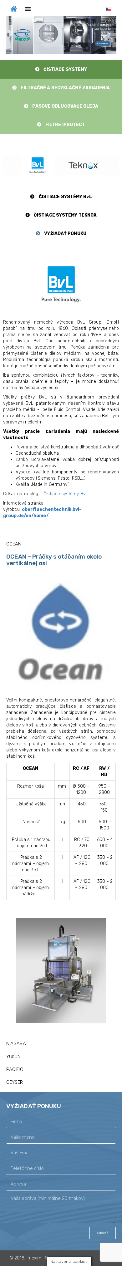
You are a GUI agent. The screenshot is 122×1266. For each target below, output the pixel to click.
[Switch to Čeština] (108, 9)
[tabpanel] (61, 793)
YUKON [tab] (13, 1056)
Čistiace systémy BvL (65, 493)
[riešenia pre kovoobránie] (13, 8)
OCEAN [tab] (14, 544)
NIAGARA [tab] (16, 1043)
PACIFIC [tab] (14, 1069)
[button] (61, 35)
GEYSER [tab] (14, 1082)
